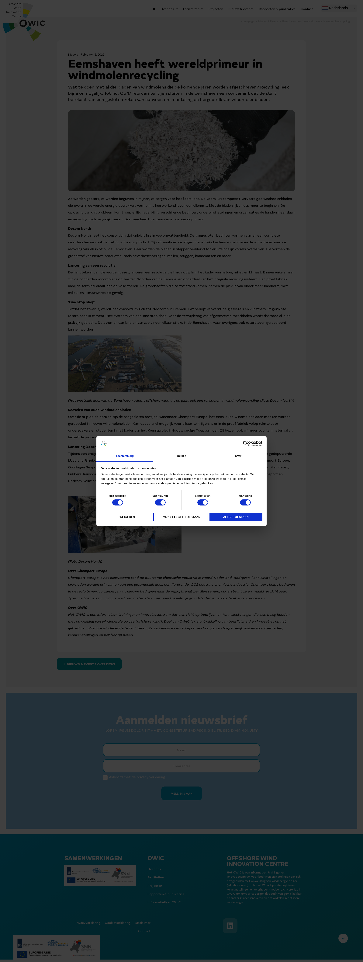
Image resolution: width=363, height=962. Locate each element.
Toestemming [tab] (125, 455)
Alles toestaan (236, 517)
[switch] (160, 502)
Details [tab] (181, 455)
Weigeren (127, 517)
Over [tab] (238, 455)
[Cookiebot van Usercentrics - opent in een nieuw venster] (245, 443)
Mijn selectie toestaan (181, 517)
